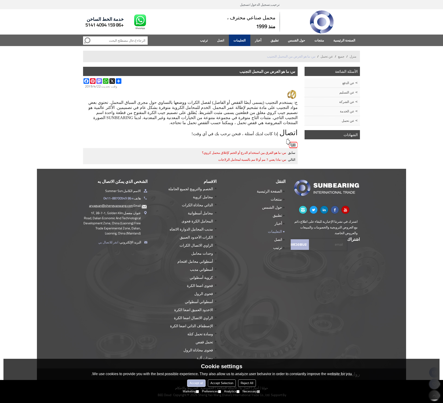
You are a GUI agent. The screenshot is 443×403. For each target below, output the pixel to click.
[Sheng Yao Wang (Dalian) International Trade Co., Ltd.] (322, 22)
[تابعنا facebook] (335, 210)
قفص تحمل (247, 122)
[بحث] (87, 40)
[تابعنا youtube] (345, 210)
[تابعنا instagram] (303, 210)
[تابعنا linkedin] (324, 210)
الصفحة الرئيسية (344, 40)
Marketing (189, 391)
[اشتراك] (297, 244)
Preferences (210, 391)
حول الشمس (296, 40)
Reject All (247, 383)
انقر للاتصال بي (108, 242)
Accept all (196, 383)
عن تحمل (326, 56)
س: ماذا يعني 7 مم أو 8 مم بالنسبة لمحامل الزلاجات (252, 159)
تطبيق (275, 40)
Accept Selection (221, 383)
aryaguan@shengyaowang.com (111, 205)
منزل (353, 56)
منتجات (319, 40)
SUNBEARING (119, 117)
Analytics (230, 391)
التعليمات (239, 40)
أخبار (258, 40)
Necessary (249, 391)
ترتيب (204, 40)
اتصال (288, 132)
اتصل (220, 40)
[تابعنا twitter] (313, 210)
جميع (341, 56)
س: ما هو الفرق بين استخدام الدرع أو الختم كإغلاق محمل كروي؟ (244, 152)
